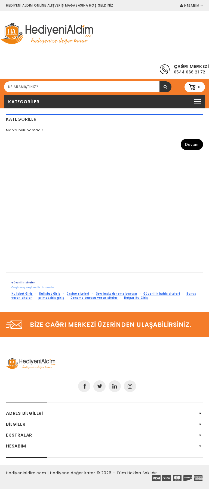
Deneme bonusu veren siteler (94, 298)
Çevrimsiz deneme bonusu (116, 293)
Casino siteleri (78, 293)
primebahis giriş (51, 298)
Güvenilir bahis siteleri (161, 293)
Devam (192, 144)
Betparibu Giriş (136, 298)
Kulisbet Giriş (22, 293)
